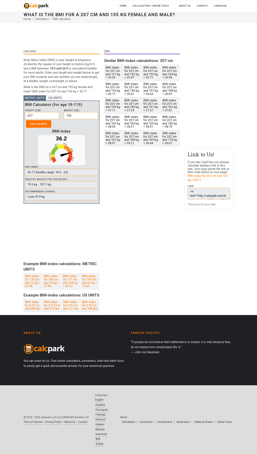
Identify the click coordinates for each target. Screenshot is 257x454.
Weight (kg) (71, 110)
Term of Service (33, 421)
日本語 (99, 443)
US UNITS (55, 98)
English (99, 399)
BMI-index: (32, 167)
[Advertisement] (102, 37)
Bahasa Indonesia (101, 432)
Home (27, 19)
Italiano (100, 424)
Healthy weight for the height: (46, 179)
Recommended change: (40, 191)
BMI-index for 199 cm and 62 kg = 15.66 (89, 281)
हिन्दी (98, 438)
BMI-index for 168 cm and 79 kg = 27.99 (51, 281)
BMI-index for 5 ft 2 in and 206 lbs (32, 305)
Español (100, 404)
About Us (69, 421)
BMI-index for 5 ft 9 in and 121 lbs (71, 305)
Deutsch (100, 419)
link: (191, 186)
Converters (146, 421)
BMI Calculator (62, 19)
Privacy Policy (53, 421)
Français (101, 414)
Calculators (42, 19)
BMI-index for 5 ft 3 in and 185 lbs (89, 305)
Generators (183, 421)
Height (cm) (33, 110)
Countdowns (164, 421)
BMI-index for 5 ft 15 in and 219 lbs (52, 305)
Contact (82, 421)
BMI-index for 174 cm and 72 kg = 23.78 (32, 281)
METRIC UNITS (35, 98)
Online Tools (224, 421)
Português (102, 409)
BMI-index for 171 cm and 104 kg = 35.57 (70, 281)
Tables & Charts (203, 421)
